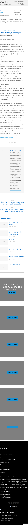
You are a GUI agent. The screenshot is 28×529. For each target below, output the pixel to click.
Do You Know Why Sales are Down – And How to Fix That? (16, 248)
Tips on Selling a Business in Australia (15, 223)
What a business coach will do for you (8, 30)
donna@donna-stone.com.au (6, 137)
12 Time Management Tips (15, 239)
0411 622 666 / (3, 450)
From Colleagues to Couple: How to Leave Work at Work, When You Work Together (16, 232)
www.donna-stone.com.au (15, 190)
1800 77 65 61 (9, 450)
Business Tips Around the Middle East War (16, 257)
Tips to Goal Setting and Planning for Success (14, 265)
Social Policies (3, 467)
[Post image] (4, 225)
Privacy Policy (3, 464)
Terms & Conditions (4, 462)
